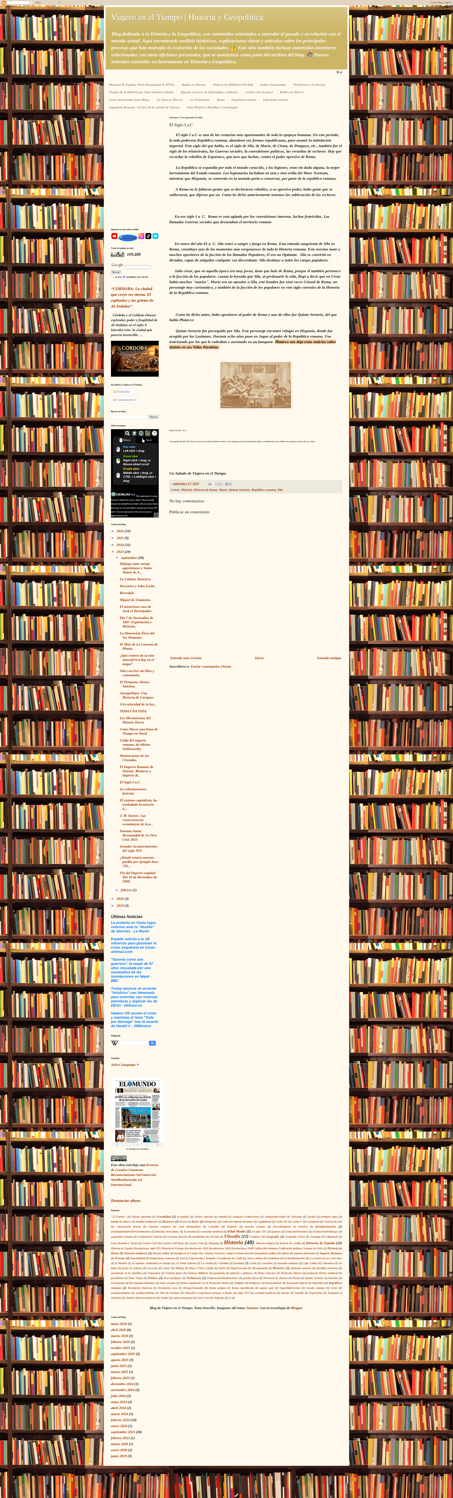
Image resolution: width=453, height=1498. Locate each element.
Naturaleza (153, 1273)
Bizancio (168, 1221)
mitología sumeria (301, 1268)
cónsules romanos (159, 1226)
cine (339, 1221)
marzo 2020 (119, 1444)
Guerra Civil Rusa (173, 1243)
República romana (263, 490)
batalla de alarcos (121, 1221)
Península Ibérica (291, 1273)
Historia (186, 490)
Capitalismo (264, 1221)
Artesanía (296, 1216)
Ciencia (328, 1221)
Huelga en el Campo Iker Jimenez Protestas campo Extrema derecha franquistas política (225, 1253)
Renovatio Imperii (297, 1282)
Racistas (333, 1278)
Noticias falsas (173, 1273)
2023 (121, 552)
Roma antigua (217, 1287)
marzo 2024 (119, 1414)
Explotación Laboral (150, 1236)
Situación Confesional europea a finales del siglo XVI (217, 1292)
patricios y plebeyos (241, 1273)
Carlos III (281, 1221)
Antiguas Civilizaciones (245, 1216)
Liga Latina (310, 1263)
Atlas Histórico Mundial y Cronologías (212, 107)
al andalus (183, 1216)
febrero (127, 890)
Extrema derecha (177, 1236)
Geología (315, 1236)
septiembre (129, 558)
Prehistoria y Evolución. (310, 84)
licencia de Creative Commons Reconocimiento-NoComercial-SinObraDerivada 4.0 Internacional (134, 1175)
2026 (121, 531)
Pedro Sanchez (267, 1273)
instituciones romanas (162, 1258)
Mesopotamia (260, 1268)
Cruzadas (213, 1226)
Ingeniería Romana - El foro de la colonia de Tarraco (144, 107)
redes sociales (168, 1282)
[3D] (141, 433)
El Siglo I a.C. (130, 782)
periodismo (117, 1278)
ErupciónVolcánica (296, 1231)
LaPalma (223, 1263)
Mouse (126, 440)
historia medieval (135, 1253)
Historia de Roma (205, 490)
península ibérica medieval (322, 1273)
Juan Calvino (255, 1258)
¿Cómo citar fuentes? (259, 92)
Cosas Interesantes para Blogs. (129, 99)
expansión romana (122, 1236)
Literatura (328, 1263)
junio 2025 (119, 1366)
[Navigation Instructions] (154, 433)
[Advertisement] (255, 623)
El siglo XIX (259, 1231)
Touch (149, 440)
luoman (252, 1308)
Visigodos (219, 1297)
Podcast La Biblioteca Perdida (233, 84)
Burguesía (211, 1221)
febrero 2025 (120, 1378)
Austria (311, 1216)
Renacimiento (274, 1282)
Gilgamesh (332, 1236)
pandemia (219, 1273)
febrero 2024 (120, 1420)
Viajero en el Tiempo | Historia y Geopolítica (187, 16)
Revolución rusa (167, 1287)
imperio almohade (304, 1253)
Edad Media (236, 1231)
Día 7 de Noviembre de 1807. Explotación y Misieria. (136, 622)
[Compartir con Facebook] (227, 484)
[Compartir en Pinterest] (230, 484)
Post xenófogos (172, 1278)
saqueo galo (266, 1287)
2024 (121, 545)
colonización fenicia (128, 1226)
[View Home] (134, 433)
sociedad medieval (265, 1292)
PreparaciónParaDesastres (222, 1278)
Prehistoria (194, 1278)
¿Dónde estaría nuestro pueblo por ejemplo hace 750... (139, 861)
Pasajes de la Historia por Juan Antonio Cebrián (141, 92)
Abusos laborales (141, 1216)
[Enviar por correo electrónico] (217, 484)
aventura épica (329, 1216)
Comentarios (126, 400)
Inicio (259, 658)
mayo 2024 (119, 1402)
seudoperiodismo (120, 1292)
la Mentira (121, 1263)
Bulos (195, 1221)
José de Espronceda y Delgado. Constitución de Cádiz (211, 1258)
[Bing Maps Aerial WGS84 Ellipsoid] (148, 433)
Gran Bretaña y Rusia (124, 1243)
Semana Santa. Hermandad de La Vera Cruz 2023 (138, 835)
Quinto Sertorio (239, 490)
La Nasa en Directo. (170, 99)
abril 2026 (118, 1330)
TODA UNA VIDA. (133, 711)
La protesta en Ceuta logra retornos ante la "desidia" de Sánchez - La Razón (133, 927)
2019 (121, 905)
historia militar (161, 1253)
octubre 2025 (120, 1348)
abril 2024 (118, 1408)
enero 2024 (119, 1426)
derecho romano (255, 1226)
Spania (285, 1292)
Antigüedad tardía (275, 1216)
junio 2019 (119, 1456)
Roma (221, 99)
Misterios (279, 1268)
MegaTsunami (238, 1268)
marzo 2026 (119, 1336)
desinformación (325, 1226)
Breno (183, 1221)
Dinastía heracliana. (167, 1231)
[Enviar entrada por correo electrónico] (209, 483)
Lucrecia (152, 1268)
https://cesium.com (119, 516)
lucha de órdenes (132, 1268)
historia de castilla (290, 1243)
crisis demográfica (189, 1226)
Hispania (213, 1243)
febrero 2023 (120, 1438)
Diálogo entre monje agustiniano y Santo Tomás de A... (136, 568)
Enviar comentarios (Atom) (211, 666)
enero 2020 (119, 1450)
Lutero (166, 1268)
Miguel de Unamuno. (135, 600)
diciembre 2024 (122, 1384)
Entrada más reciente (186, 658)
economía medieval (211, 1231)
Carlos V (297, 1221)
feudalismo (199, 1236)
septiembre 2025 (123, 1354)
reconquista (117, 1282)
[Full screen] (156, 515)
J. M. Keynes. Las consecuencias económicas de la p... (136, 820)
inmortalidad (137, 1258)
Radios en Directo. (194, 84)
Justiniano (273, 1258)
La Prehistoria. (200, 99)
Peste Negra (135, 1278)
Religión (239, 1282)
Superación (315, 1292)
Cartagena (313, 1221)
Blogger (296, 1308)
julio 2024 (118, 1396)
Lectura (239, 1263)
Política (153, 1278)
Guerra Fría (196, 1243)
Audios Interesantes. (273, 84)
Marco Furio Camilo (201, 1268)
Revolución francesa (140, 1287)
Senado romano (315, 1287)
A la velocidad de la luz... (138, 704)
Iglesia (285, 1253)
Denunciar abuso (126, 1200)
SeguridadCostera (290, 1287)
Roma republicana (243, 1287)
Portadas (132, 1149)
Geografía (272, 1236)
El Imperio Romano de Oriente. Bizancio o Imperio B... (136, 771)
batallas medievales (147, 1221)
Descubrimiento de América (290, 1226)
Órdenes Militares (198, 1273)
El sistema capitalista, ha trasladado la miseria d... (138, 804)
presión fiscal (251, 1278)
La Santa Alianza (186, 1263)
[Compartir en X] (223, 484)
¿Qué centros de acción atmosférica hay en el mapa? (137, 659)
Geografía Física (295, 1236)
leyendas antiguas (288, 1263)
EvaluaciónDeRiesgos (325, 1231)
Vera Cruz (203, 1297)
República (318, 1282)
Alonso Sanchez (203, 1216)
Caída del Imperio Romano (237, 1221)
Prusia (296, 1278)
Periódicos (145, 1149)
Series (334, 1287)
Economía (190, 1231)
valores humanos (183, 1297)
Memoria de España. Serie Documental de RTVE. (142, 84)
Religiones (255, 1282)
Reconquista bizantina (142, 1282)
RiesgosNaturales (193, 1287)
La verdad (207, 1263)
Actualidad (164, 1216)
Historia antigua (265, 1243)
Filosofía (232, 1236)
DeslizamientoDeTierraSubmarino (130, 1231)
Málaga (179, 1268)
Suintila (299, 1292)
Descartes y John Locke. (138, 586)
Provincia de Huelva (275, 1278)
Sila (280, 490)
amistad (222, 1216)
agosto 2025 (119, 1360)
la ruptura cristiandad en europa (151, 1263)
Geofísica (255, 1236)
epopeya (275, 1231)
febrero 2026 (120, 1342)
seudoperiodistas (145, 1292)
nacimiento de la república (126, 1273)
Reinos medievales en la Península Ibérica (205, 1282)
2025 (121, 538)
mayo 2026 (119, 1324)
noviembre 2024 (122, 1390)
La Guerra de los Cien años (326, 1258)
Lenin (253, 1263)
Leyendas (267, 1263)
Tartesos (130, 1297)
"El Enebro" (118, 1216)
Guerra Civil (149, 1243)
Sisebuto (174, 1292)
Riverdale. (127, 593)
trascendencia (148, 1297)
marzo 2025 (119, 1372)
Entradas (123, 391)
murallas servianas (327, 1268)
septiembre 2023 (123, 1432)
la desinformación (294, 1258)
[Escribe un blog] (220, 484)
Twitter (164, 1297)
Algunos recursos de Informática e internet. (209, 92)
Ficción (214, 1236)
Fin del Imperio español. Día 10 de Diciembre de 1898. (138, 877)
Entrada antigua (329, 658)
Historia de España (320, 1243)
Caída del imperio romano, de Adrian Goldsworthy (135, 744)
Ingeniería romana (243, 99)
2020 (121, 899)
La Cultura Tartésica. (135, 579)
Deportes (232, 1226)
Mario (223, 490)
